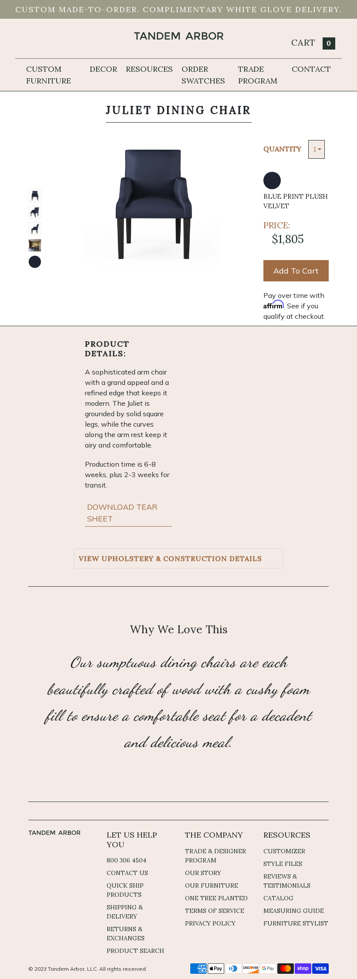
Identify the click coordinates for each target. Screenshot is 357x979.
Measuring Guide (293, 911)
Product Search (135, 951)
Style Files (282, 864)
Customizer (284, 851)
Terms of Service (214, 911)
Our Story (203, 873)
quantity (282, 148)
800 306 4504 (126, 860)
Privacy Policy (210, 923)
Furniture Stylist (295, 923)
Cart (311, 42)
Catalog (278, 898)
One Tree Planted (216, 898)
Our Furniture (211, 885)
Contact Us (127, 873)
